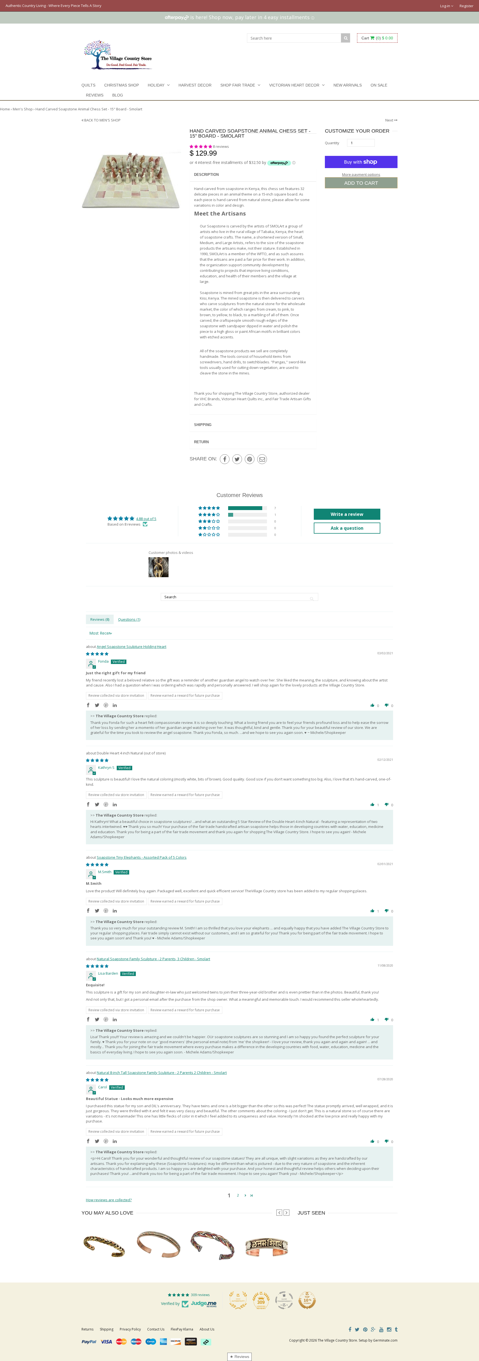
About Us (207, 1329)
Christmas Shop (121, 85)
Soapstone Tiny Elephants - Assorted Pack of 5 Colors (142, 857)
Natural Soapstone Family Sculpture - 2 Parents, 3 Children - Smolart (153, 958)
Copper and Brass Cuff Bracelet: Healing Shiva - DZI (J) (289, 1255)
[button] (201, 146)
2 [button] (238, 1195)
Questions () (129, 619)
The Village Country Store (337, 1340)
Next (389, 120)
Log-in (445, 5)
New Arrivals (347, 85)
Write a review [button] (347, 514)
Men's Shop (23, 109)
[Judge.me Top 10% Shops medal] (307, 1300)
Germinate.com (385, 1340)
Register (466, 5)
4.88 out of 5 (146, 518)
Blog (117, 95)
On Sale (379, 85)
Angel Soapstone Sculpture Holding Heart (131, 646)
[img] (97, 653)
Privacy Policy (130, 1329)
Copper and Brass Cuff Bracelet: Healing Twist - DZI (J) (180, 1255)
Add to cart (361, 183)
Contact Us (155, 1329)
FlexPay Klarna (182, 1329)
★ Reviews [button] (239, 1356)
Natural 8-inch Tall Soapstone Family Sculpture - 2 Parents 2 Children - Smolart (162, 1072)
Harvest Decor (195, 85)
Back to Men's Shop (102, 120)
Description (206, 175)
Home (5, 109)
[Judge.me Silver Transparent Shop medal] (284, 1300)
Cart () (377, 38)
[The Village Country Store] (117, 53)
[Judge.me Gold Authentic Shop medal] (238, 1300)
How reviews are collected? (109, 1199)
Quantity (332, 142)
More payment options (361, 174)
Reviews (94, 95)
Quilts (88, 85)
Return (201, 442)
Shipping (203, 425)
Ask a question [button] (347, 528)
